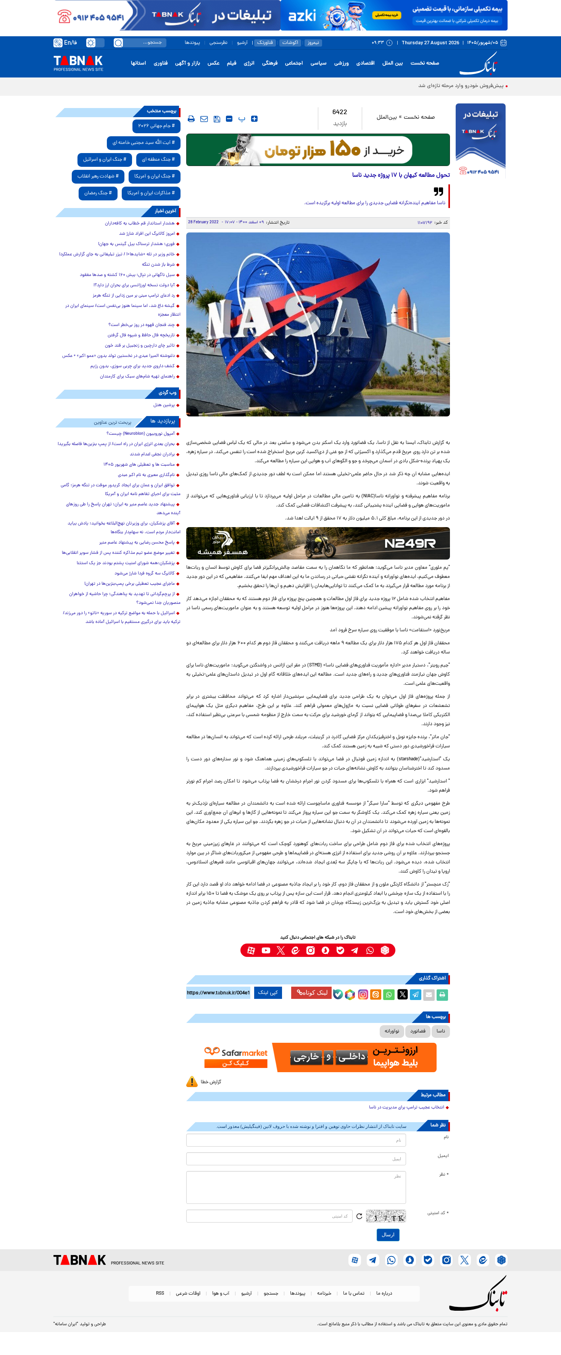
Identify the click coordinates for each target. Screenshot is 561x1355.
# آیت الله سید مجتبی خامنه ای (144, 143)
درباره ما (384, 1293)
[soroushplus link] (325, 950)
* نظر (444, 1174)
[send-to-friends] (204, 118)
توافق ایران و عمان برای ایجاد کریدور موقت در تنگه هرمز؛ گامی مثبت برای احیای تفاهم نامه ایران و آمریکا (121, 490)
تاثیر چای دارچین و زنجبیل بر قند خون (140, 345)
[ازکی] (394, 15)
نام (446, 1137)
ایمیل (443, 1156)
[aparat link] (251, 950)
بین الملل (392, 64)
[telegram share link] (415, 995)
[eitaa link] (295, 950)
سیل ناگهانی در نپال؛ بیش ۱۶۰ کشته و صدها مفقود (127, 275)
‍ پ (240, 119)
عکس (213, 64)
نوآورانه (392, 1031)
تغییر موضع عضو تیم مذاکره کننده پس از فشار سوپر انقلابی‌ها (118, 553)
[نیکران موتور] (318, 543)
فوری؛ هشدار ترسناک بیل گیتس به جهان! (136, 244)
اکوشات (290, 43)
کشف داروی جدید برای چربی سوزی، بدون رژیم (132, 366)
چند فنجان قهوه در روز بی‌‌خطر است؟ (141, 325)
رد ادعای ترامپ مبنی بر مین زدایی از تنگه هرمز (134, 295)
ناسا (441, 1031)
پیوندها (192, 43)
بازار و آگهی (187, 64)
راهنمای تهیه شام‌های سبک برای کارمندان (137, 376)
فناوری (161, 64)
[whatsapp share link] (389, 995)
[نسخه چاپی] (442, 995)
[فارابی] (318, 150)
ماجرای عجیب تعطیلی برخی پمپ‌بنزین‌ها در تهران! (129, 584)
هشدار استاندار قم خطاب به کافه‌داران (140, 223)
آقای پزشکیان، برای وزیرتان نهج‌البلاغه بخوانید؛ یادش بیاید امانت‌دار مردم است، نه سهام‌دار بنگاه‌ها (124, 528)
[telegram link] (355, 950)
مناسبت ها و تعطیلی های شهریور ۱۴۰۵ (139, 464)
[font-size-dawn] (229, 118)
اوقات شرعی (188, 1293)
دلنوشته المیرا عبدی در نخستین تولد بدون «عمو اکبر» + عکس (118, 356)
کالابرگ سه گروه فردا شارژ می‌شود (144, 573)
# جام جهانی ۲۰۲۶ (156, 126)
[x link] (280, 950)
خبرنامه (324, 1293)
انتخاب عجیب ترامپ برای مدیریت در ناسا (406, 1107)
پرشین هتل (164, 405)
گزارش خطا (211, 1082)
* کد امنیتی (438, 1213)
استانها (138, 64)
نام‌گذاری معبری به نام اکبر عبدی (146, 475)
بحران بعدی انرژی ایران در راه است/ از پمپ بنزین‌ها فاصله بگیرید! (116, 444)
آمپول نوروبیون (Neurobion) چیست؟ (140, 434)
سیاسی (319, 64)
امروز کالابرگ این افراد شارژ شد (147, 234)
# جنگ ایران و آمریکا (154, 176)
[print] (191, 118)
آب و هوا (220, 1293)
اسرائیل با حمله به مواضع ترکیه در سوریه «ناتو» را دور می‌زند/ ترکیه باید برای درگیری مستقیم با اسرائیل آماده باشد (122, 618)
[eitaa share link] (375, 995)
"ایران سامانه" (65, 1324)
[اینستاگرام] (362, 993)
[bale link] (340, 950)
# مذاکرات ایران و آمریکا (151, 193)
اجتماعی (294, 64)
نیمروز (313, 43)
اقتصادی (365, 64)
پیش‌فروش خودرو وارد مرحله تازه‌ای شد (461, 86)
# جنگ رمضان (98, 193)
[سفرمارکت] (318, 1057)
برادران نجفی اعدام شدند (152, 454)
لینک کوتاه (315, 992)
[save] (217, 119)
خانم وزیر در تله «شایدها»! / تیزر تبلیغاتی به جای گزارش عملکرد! (117, 254)
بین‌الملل (387, 117)
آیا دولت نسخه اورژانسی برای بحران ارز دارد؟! (134, 285)
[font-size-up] (254, 118)
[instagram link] (310, 950)
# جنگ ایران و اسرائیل (104, 159)
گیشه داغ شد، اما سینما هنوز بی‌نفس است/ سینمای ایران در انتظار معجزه (123, 310)
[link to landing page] (480, 63)
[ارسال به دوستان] (429, 995)
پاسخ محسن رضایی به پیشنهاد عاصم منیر (137, 542)
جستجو (271, 1293)
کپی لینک (268, 993)
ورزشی (341, 64)
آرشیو (242, 43)
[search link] (118, 42)
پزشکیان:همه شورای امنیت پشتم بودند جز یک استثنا (126, 563)
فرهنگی (269, 64)
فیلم (231, 64)
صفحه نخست (425, 64)
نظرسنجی (218, 43)
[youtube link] (266, 950)
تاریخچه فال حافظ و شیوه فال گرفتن (141, 335)
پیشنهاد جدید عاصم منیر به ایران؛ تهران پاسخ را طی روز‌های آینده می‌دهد (123, 509)
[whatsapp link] (370, 950)
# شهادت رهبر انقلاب (98, 176)
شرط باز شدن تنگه (158, 264)
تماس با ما (353, 1293)
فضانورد (418, 1031)
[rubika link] (385, 950)
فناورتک (265, 43)
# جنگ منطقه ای (158, 159)
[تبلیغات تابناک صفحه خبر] (481, 142)
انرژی (249, 64)
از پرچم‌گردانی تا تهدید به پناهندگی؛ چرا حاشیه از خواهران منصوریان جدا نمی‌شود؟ (125, 599)
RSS (160, 1293)
